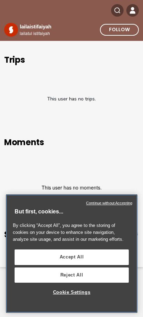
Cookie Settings (72, 292)
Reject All (71, 275)
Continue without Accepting (109, 203)
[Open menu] (132, 10)
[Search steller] (117, 10)
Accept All (72, 256)
